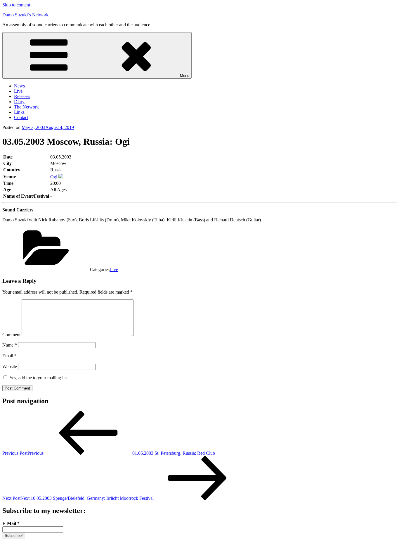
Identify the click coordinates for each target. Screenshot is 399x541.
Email (9, 355)
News (19, 85)
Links (19, 112)
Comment (11, 334)
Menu (184, 75)
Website (9, 366)
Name (9, 344)
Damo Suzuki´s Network (25, 14)
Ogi (53, 176)
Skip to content (16, 4)
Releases (22, 96)
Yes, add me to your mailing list (37, 377)
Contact (21, 117)
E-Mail (11, 523)
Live (18, 91)
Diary (19, 101)
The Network (26, 106)
